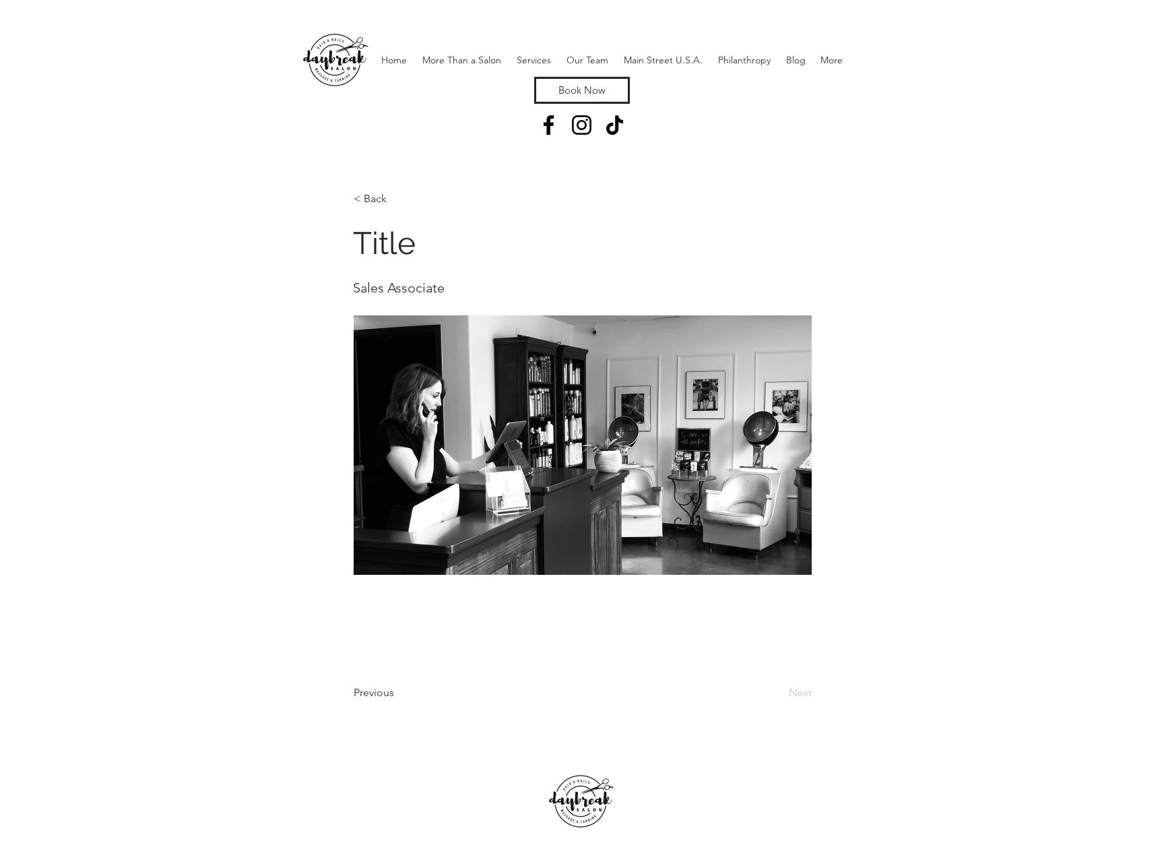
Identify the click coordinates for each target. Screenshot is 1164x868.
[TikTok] (615, 125)
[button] (533, 60)
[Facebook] (549, 125)
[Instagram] (582, 125)
